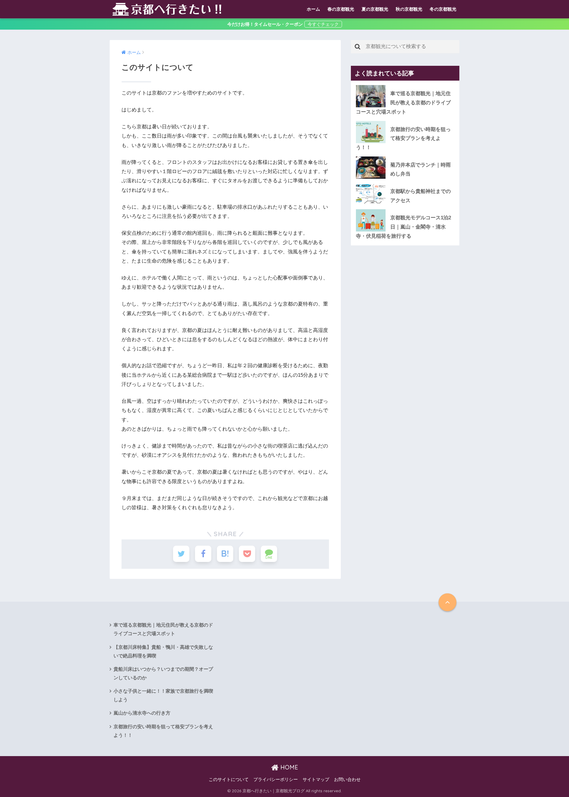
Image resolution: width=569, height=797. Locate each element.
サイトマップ (316, 779)
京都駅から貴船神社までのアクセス (420, 196)
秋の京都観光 (409, 9)
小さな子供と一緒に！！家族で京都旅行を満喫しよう (163, 695)
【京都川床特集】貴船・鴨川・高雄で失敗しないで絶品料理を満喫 (163, 651)
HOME (288, 767)
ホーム (313, 9)
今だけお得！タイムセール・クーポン (265, 24)
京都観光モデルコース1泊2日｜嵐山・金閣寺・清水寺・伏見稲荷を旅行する (403, 227)
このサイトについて (229, 779)
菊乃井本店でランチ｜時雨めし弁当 (420, 169)
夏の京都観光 (375, 9)
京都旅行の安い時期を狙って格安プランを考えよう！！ (403, 138)
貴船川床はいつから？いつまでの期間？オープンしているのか (163, 673)
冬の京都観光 (443, 9)
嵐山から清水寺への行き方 (142, 712)
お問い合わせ (347, 779)
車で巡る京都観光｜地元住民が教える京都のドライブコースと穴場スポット (403, 102)
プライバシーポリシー (275, 779)
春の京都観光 (340, 9)
